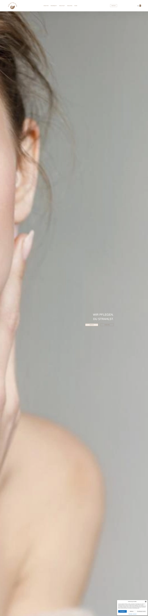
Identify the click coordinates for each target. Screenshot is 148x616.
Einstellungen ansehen (141, 611)
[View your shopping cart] (138, 6)
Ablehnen (131, 611)
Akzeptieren (122, 611)
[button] (145, 601)
